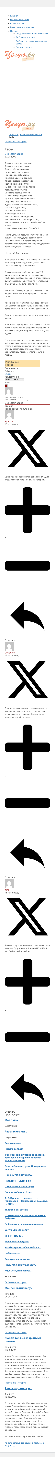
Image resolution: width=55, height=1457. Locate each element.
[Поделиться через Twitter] (27, 470)
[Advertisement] (27, 91)
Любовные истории (16, 141)
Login (8, 374)
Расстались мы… (16, 1131)
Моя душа (11, 1120)
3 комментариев (14, 153)
